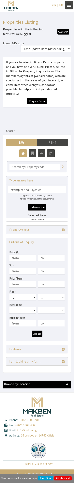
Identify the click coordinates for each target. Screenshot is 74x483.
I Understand (63, 478)
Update (37, 333)
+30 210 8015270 (28, 420)
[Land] (41, 153)
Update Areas (37, 207)
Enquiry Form (37, 101)
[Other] (51, 153)
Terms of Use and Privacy (38, 463)
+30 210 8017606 (25, 425)
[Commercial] (32, 153)
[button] (63, 32)
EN (61, 5)
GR (54, 5)
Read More (45, 478)
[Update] (62, 166)
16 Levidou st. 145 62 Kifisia (37, 435)
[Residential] (23, 153)
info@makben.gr (27, 430)
